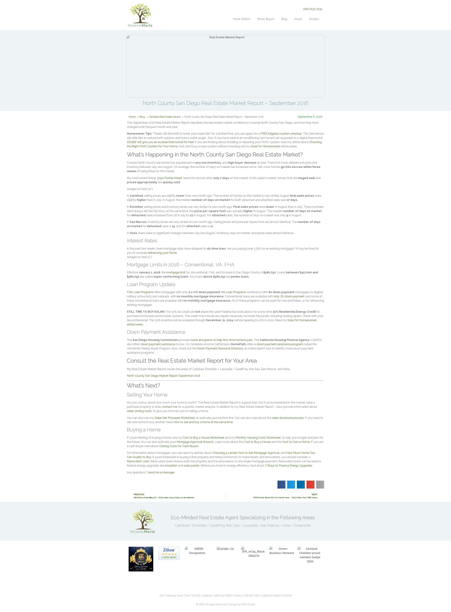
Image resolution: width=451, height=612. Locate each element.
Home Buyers (265, 19)
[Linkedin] (229, 586)
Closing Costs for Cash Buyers (179, 446)
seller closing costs (139, 411)
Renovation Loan (138, 461)
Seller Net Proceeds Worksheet (175, 418)
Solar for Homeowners (265, 146)
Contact (314, 19)
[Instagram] (221, 586)
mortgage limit (176, 272)
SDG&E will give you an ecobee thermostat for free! (160, 142)
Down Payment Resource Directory (220, 348)
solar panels (191, 465)
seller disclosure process (288, 418)
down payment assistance (158, 344)
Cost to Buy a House (257, 442)
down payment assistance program (280, 344)
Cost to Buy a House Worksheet (203, 437)
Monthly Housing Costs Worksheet (258, 437)
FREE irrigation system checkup (281, 133)
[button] (281, 485)
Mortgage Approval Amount (195, 442)
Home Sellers (241, 19)
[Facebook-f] (213, 586)
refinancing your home (162, 253)
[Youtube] (238, 586)
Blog (284, 19)
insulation (171, 465)
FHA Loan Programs (140, 292)
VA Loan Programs (233, 292)
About (298, 19)
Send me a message (161, 472)
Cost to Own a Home (296, 442)
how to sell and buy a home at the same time (203, 422)
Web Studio (248, 604)
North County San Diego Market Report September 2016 (164, 375)
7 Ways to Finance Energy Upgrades (288, 465)
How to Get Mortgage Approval (258, 453)
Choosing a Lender (225, 453)
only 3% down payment (289, 296)
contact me (169, 406)
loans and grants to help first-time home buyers (222, 340)
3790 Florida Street (169, 178)
